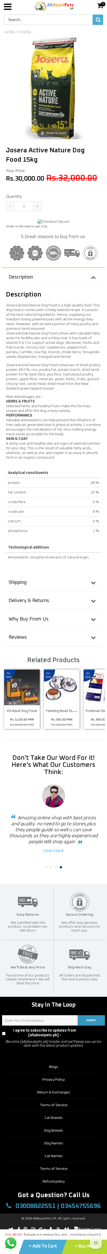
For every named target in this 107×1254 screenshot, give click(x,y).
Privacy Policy (94, 1033)
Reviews (18, 637)
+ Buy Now (86, 1246)
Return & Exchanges (53, 1092)
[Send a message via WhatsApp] (11, 1243)
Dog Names (53, 1143)
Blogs (53, 1067)
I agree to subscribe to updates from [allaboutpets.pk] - (57, 1033)
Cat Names (54, 1156)
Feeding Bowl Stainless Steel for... (73, 711)
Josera (24, 32)
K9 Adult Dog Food (22, 711)
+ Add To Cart (43, 1246)
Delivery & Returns (29, 600)
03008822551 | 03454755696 (57, 1206)
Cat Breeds (54, 1118)
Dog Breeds (53, 1130)
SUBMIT (91, 1020)
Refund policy (54, 1181)
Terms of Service (54, 1105)
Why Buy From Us (29, 619)
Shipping (17, 582)
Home (10, 32)
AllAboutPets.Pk (44, 1218)
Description (21, 277)
